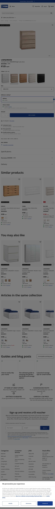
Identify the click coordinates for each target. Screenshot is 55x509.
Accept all (45, 503)
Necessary (28, 503)
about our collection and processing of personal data (29, 496)
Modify (10, 503)
